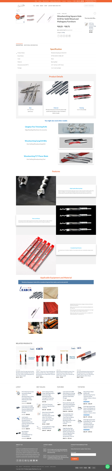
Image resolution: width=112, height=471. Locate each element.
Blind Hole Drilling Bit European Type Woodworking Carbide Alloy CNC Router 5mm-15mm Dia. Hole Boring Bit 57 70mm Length (65, 373)
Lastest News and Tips (54, 5)
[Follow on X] (23, 460)
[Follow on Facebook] (73, 1)
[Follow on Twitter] (77, 1)
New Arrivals (46, 1)
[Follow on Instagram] (74, 1)
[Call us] (80, 1)
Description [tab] (19, 45)
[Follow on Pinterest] (31, 460)
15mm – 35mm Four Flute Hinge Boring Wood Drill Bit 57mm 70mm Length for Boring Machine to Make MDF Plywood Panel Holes (45, 373)
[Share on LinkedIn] (69, 36)
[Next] (53, 18)
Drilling (64, 13)
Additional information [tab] (31, 45)
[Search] (34, 5)
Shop (45, 5)
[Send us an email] (78, 1)
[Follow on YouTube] (83, 1)
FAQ (36, 1)
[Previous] (16, 364)
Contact (64, 1)
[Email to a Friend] (64, 36)
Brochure (69, 1)
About (40, 1)
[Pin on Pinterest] (67, 36)
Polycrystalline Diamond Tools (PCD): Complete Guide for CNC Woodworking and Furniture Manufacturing (57, 457)
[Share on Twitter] (61, 36)
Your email (73, 452)
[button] (89, 6)
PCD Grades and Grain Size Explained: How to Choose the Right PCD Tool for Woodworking (57, 451)
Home (37, 5)
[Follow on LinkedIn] (81, 1)
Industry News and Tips (55, 1)
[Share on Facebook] (58, 36)
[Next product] (95, 13)
